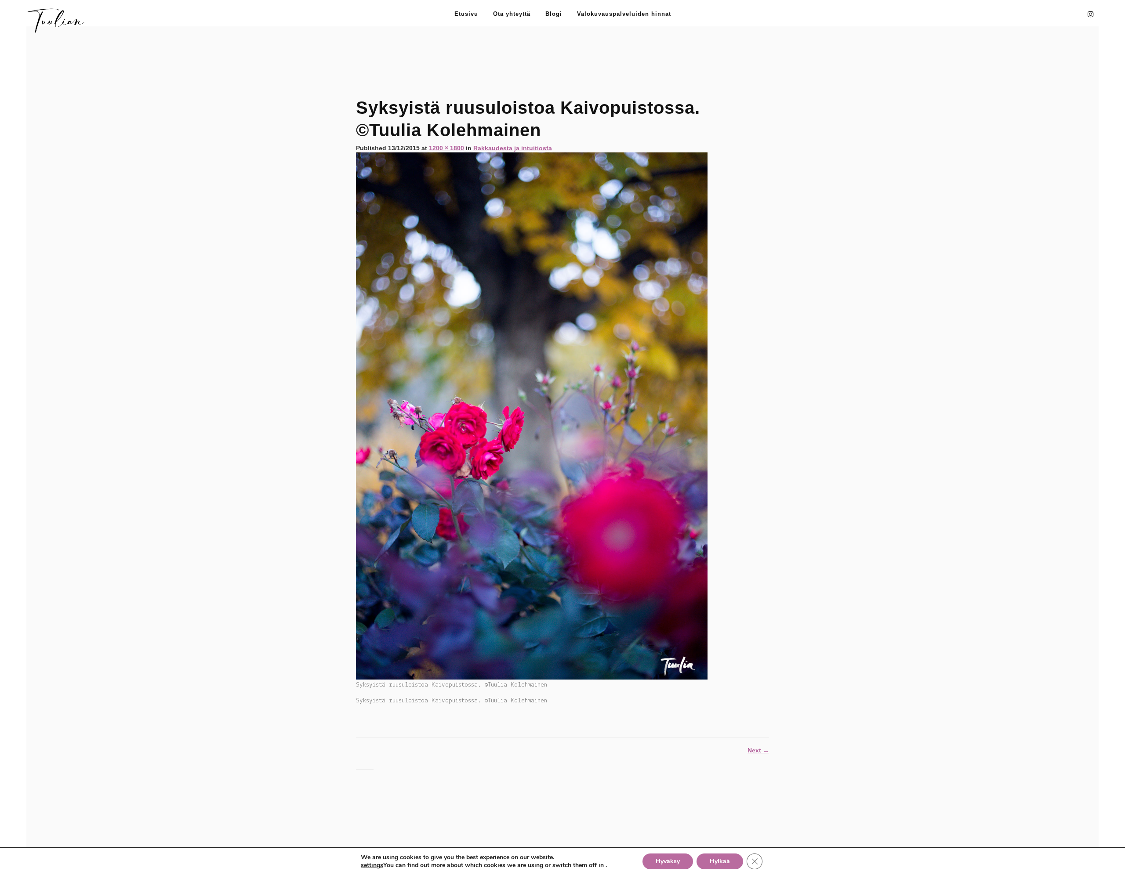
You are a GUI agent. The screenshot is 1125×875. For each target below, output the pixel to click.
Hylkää (720, 861)
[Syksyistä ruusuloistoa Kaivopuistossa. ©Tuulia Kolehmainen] (532, 415)
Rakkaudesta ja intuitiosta (512, 148)
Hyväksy (668, 861)
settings (372, 865)
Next (758, 750)
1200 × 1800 (446, 148)
